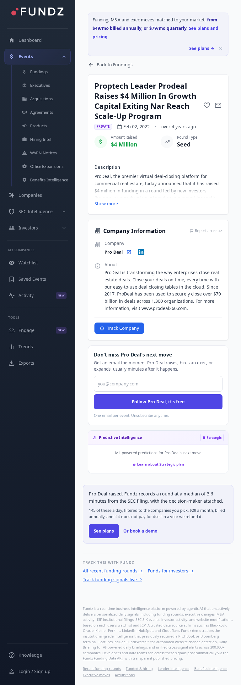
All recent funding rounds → (113, 571)
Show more (106, 204)
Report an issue (208, 230)
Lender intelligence (173, 668)
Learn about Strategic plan (160, 464)
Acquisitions (125, 674)
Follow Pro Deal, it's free (158, 402)
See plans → (202, 48)
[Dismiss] (221, 49)
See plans (104, 531)
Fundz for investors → (171, 571)
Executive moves (96, 674)
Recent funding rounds (102, 668)
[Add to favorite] (207, 105)
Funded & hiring (139, 668)
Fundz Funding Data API (103, 658)
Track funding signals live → (112, 580)
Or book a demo (140, 531)
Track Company (123, 328)
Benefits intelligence (210, 668)
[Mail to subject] (218, 105)
